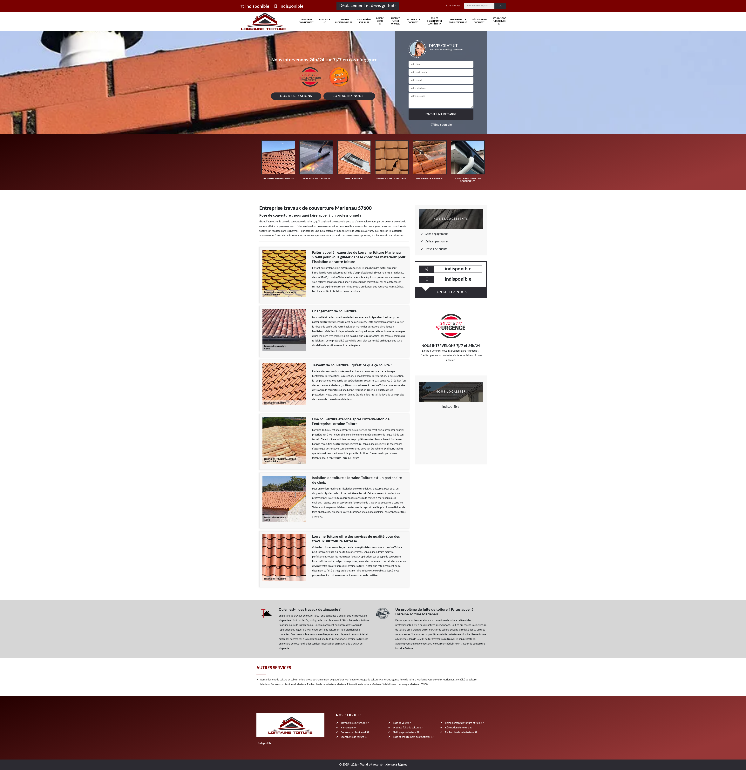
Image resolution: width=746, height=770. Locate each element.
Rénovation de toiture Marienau (364, 684)
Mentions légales (396, 764)
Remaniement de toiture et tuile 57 (458, 21)
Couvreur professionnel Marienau (289, 684)
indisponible (257, 6)
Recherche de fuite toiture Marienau (327, 684)
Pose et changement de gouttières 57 (434, 21)
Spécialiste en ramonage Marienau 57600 (405, 684)
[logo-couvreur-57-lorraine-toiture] (263, 21)
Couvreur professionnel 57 (343, 21)
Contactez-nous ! (349, 96)
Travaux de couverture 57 (306, 21)
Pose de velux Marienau (440, 679)
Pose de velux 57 (379, 21)
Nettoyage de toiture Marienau (373, 679)
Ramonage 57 (324, 21)
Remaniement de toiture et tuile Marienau (283, 679)
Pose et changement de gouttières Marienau (331, 679)
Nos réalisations (296, 96)
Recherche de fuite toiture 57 (499, 21)
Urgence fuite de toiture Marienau (408, 679)
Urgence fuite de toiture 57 (395, 21)
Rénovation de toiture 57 (479, 21)
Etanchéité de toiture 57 (364, 21)
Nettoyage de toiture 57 (413, 21)
